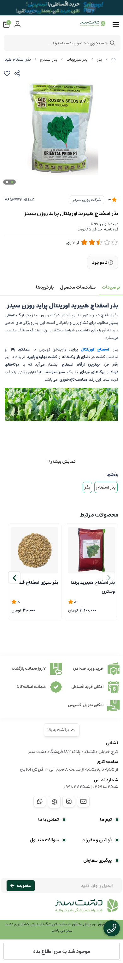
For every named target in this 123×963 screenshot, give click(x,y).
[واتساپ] (39, 801)
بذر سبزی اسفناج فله (38, 582)
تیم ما (106, 819)
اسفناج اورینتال (95, 349)
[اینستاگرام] (68, 801)
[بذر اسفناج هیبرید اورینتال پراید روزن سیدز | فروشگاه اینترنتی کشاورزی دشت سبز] (61, 909)
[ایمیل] (83, 801)
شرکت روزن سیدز (87, 199)
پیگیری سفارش (97, 860)
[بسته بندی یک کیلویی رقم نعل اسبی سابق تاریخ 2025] (91, 550)
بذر (99, 59)
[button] (14, 577)
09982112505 (77, 787)
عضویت (24, 885)
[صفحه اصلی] (113, 59)
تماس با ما (48, 819)
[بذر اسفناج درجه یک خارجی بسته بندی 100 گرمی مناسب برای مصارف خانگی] (34, 550)
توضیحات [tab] (111, 287)
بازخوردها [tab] (45, 287)
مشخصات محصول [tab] (78, 287)
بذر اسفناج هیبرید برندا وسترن (93, 586)
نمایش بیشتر (62, 461)
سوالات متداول (44, 840)
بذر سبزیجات (77, 59)
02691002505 (105, 787)
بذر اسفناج (48, 59)
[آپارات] (54, 802)
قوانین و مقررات (96, 840)
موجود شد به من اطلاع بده (61, 951)
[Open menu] (116, 24)
